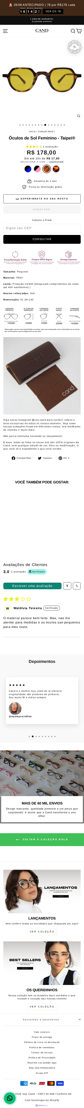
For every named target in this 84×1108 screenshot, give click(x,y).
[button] (34, 146)
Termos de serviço (42, 1052)
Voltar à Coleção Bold (44, 839)
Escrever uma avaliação (32, 585)
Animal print (56, 169)
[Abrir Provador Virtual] (74, 46)
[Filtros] (67, 585)
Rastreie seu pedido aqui (42, 1063)
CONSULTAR (42, 239)
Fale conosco (42, 1032)
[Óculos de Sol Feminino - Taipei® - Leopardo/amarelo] (20, 534)
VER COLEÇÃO (42, 931)
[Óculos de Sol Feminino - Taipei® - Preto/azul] (11, 534)
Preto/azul (28, 169)
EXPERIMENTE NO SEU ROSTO (44, 198)
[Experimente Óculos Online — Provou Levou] (42, 1105)
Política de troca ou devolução (42, 1042)
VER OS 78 (53, 11)
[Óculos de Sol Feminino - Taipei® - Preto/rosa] (15, 534)
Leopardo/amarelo (47, 169)
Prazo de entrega (42, 1037)
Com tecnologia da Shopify (42, 1100)
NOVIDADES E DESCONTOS (41, 1020)
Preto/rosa (37, 169)
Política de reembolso (42, 1047)
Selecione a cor (42, 162)
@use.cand (39, 420)
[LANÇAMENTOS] (42, 891)
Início (32, 131)
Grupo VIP (42, 1073)
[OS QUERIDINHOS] (42, 963)
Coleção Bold (45, 131)
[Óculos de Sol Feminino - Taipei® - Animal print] (24, 534)
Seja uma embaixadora (42, 1068)
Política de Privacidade (42, 1057)
